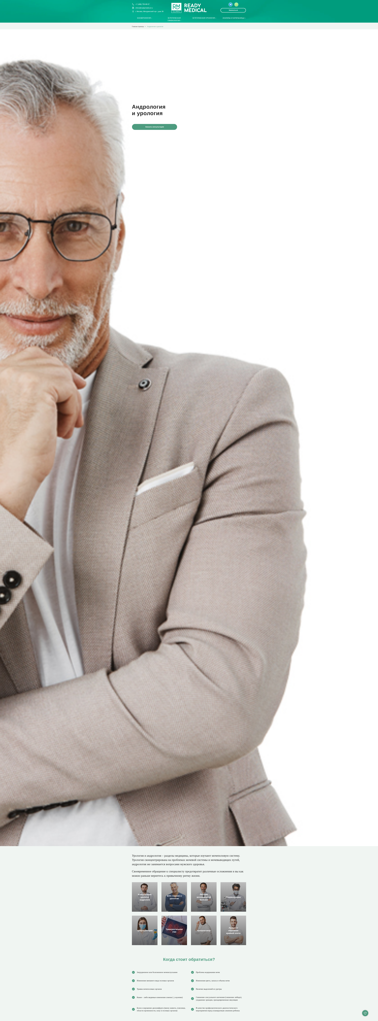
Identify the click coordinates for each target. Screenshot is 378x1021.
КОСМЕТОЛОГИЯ (144, 18)
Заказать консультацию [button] (154, 127)
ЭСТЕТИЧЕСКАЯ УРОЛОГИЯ (203, 18)
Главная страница (138, 26)
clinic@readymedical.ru (144, 8)
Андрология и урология (155, 26)
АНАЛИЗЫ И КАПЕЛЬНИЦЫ (233, 18)
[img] (231, 4)
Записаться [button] (233, 10)
